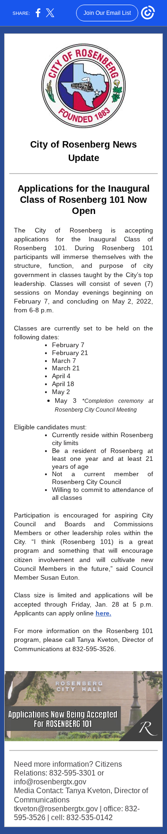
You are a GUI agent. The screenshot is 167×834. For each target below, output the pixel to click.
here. (103, 613)
